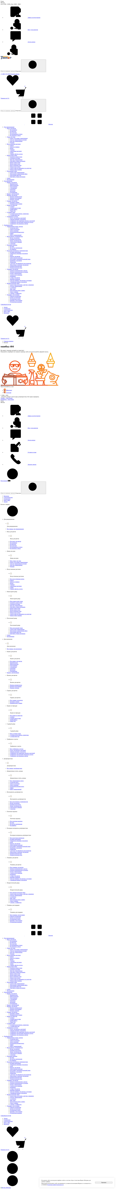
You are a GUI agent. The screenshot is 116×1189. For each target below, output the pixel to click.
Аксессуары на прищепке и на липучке (20, 168)
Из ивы (12, 246)
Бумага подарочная (15, 297)
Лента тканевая (14, 230)
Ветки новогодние (15, 164)
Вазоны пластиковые (15, 198)
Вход (9, 480)
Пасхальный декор (12, 171)
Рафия (11, 233)
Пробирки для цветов (16, 260)
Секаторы (12, 243)
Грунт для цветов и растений (18, 218)
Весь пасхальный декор (16, 628)
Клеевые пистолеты (15, 239)
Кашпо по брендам (12, 205)
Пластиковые (13, 186)
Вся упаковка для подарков (17, 915)
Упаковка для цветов (12, 269)
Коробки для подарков (16, 300)
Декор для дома (11, 137)
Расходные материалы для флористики (17, 250)
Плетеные (12, 189)
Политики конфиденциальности (55, 1184)
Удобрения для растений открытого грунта (21, 222)
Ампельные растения (16, 151)
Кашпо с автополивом (13, 193)
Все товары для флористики (14, 768)
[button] (13, 86)
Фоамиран (13, 276)
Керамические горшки (16, 203)
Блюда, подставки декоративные (19, 138)
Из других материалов (16, 248)
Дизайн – (7, 398)
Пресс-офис (7, 311)
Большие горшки (14, 202)
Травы (11, 152)
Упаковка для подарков (13, 294)
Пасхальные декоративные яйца (18, 174)
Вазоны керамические (16, 196)
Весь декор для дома (15, 561)
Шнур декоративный (15, 235)
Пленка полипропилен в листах (18, 270)
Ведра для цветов (14, 238)
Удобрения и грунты (12, 216)
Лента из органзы (15, 229)
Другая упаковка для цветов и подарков (21, 280)
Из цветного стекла (15, 135)
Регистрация (4, 480)
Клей (11, 255)
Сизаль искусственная (16, 275)
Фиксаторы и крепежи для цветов (19, 265)
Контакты (6, 313)
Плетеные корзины (12, 245)
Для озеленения (8, 181)
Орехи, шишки (14, 292)
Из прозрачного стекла (16, 134)
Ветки (11, 148)
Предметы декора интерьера (17, 161)
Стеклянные (13, 188)
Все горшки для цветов (16, 700)
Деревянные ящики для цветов (18, 282)
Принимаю (103, 1182)
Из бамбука (13, 249)
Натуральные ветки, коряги (17, 290)
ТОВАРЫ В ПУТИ (6, 304)
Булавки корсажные (15, 252)
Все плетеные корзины (16, 821)
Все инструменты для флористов (19, 801)
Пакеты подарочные (15, 296)
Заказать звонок (15, 74)
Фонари (12, 142)
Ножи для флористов (15, 240)
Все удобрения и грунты (16, 749)
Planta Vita (13, 211)
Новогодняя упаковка (16, 169)
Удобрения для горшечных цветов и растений (22, 220)
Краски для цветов (15, 256)
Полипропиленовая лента (17, 232)
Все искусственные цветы (17, 579)
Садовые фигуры (14, 215)
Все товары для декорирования (15, 529)
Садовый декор (11, 212)
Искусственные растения (14, 144)
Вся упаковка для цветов (16, 867)
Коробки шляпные (15, 279)
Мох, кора (12, 289)
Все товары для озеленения (14, 649)
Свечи (8, 178)
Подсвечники (10, 179)
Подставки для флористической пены (20, 259)
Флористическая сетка (16, 267)
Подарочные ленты (15, 299)
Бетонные (12, 191)
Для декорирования (9, 127)
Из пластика (13, 132)
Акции (5, 307)
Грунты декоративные (16, 286)
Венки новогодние (15, 162)
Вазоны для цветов (12, 195)
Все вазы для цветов (15, 541)
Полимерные (13, 192)
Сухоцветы (13, 287)
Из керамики (13, 129)
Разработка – (7, 399)
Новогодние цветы (15, 166)
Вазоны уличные (14, 199)
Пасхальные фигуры (15, 175)
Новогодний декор (12, 155)
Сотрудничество (8, 310)
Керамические (14, 184)
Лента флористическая (16, 257)
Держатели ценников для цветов (19, 253)
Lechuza (12, 206)
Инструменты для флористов (15, 236)
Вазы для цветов (11, 128)
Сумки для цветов (15, 277)
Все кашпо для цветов (16, 661)
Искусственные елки (15, 165)
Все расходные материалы (17, 838)
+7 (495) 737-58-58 (6, 74)
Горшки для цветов (12, 201)
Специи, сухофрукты (15, 293)
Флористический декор (13, 283)
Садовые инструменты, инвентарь (19, 213)
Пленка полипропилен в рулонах (19, 272)
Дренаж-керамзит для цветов (18, 219)
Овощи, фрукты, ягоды (16, 154)
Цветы (12, 145)
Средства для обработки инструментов (20, 263)
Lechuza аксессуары (15, 208)
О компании (7, 308)
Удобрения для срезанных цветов (19, 223)
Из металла (13, 131)
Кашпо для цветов (12, 182)
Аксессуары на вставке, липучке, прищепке (22, 284)
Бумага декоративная (15, 273)
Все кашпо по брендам (16, 715)
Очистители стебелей (16, 242)
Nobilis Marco (13, 209)
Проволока (13, 262)
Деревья (12, 149)
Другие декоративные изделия (18, 139)
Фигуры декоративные (16, 141)
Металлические (14, 185)
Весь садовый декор (15, 733)
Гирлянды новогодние (16, 157)
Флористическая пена (16, 266)
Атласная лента (14, 228)
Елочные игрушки (15, 158)
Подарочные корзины (16, 302)
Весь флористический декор (17, 892)
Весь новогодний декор (16, 601)
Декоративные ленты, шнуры (15, 226)
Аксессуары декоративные (17, 172)
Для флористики (8, 225)
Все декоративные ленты (17, 780)
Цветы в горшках (14, 147)
